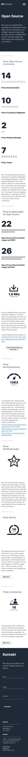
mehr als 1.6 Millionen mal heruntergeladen (13, 339)
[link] (14, 81)
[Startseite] (8, 4)
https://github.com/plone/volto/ (13, 433)
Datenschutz (6, 746)
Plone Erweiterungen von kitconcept (15, 348)
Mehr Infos (6, 577)
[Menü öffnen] (24, 4)
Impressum (6, 748)
